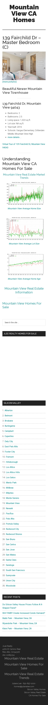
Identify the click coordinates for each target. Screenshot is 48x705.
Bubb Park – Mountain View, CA (17, 618)
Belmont (8, 415)
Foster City (10, 451)
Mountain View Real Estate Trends (24, 676)
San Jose (10, 549)
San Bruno (10, 539)
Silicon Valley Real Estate (35, 692)
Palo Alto (10, 518)
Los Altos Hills (13, 472)
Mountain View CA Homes (24, 13)
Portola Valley (12, 524)
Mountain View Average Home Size (24, 208)
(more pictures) (9, 81)
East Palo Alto (11, 446)
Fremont (10, 457)
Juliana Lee (16, 683)
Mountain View (13, 503)
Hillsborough (12, 462)
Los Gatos (10, 477)
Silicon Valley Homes (36, 689)
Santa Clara (11, 560)
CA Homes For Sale (37, 695)
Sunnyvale (10, 575)
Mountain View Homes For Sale (21, 305)
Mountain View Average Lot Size (24, 243)
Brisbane (9, 421)
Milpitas (9, 493)
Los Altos (10, 467)
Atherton (9, 410)
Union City (10, 580)
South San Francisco (15, 570)
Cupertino (9, 436)
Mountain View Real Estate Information (24, 290)
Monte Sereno (12, 498)
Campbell (9, 431)
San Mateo (11, 555)
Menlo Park (11, 482)
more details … (14, 137)
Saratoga (10, 565)
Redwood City (12, 529)
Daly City (9, 441)
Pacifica (9, 513)
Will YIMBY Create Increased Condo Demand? (23, 613)
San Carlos (11, 544)
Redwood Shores (14, 534)
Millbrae (9, 488)
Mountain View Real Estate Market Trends (24, 176)
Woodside (10, 585)
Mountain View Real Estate (24, 658)
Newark (9, 508)
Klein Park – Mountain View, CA (16, 628)
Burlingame (10, 426)
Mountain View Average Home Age (24, 279)
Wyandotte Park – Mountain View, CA (19, 623)
